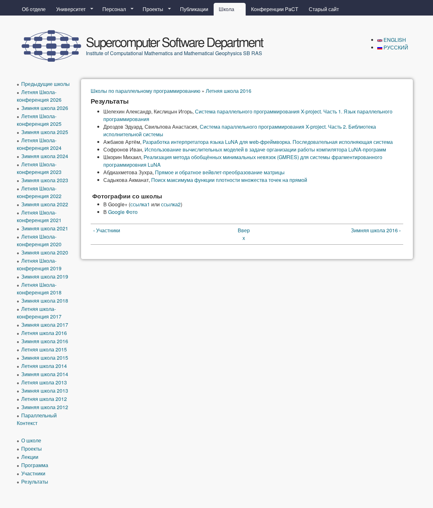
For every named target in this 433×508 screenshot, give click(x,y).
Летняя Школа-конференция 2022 (39, 192)
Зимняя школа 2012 (44, 407)
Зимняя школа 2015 (44, 357)
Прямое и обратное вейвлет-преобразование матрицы (220, 172)
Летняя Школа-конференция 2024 (39, 144)
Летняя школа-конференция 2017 (39, 312)
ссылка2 (171, 204)
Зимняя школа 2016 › (376, 230)
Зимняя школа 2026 (44, 108)
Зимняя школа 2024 (44, 156)
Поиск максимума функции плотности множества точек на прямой (229, 179)
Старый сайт (324, 9)
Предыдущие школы (45, 83)
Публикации (194, 9)
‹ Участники (106, 230)
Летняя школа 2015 (44, 349)
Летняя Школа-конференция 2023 (39, 168)
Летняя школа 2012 (44, 398)
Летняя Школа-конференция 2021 (39, 216)
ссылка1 (140, 204)
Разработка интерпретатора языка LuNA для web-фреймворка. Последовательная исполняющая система (268, 141)
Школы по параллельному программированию (145, 90)
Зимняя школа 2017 (44, 324)
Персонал (111, 9)
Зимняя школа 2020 (44, 252)
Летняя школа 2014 (44, 366)
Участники (33, 473)
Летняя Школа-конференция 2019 (39, 264)
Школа (224, 9)
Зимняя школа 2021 (44, 228)
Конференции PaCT (274, 9)
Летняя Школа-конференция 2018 (39, 288)
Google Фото (123, 211)
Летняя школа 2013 (44, 382)
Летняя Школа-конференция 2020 (39, 240)
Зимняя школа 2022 (44, 204)
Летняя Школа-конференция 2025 (39, 120)
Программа (34, 465)
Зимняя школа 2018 (44, 300)
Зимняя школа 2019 (44, 276)
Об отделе (34, 9)
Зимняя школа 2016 (44, 341)
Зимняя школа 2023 (44, 180)
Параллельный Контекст (37, 419)
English (394, 39)
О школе (31, 440)
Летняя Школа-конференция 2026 (39, 95)
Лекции (29, 456)
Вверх (244, 234)
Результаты (34, 481)
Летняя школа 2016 (228, 90)
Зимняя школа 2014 (44, 374)
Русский (395, 47)
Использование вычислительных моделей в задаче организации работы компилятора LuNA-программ (265, 149)
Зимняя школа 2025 (44, 132)
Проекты (150, 9)
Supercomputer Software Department (174, 41)
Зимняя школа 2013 (44, 390)
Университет (68, 9)
